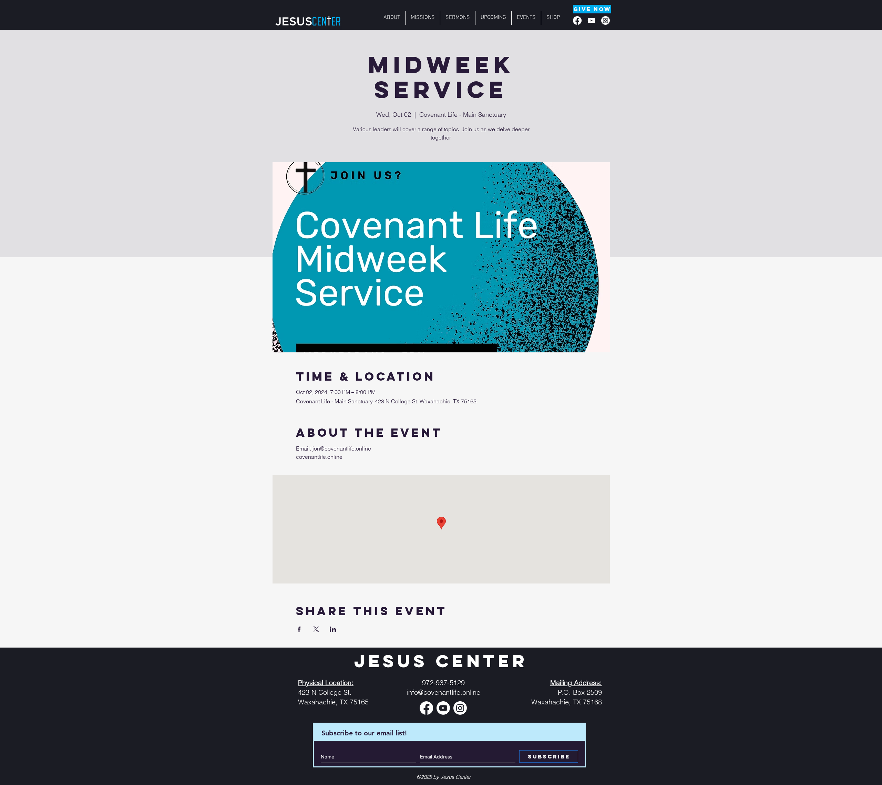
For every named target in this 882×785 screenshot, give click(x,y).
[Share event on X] (316, 629)
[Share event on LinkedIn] (333, 629)
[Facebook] (577, 20)
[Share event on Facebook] (299, 629)
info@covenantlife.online (443, 692)
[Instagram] (605, 20)
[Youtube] (591, 20)
